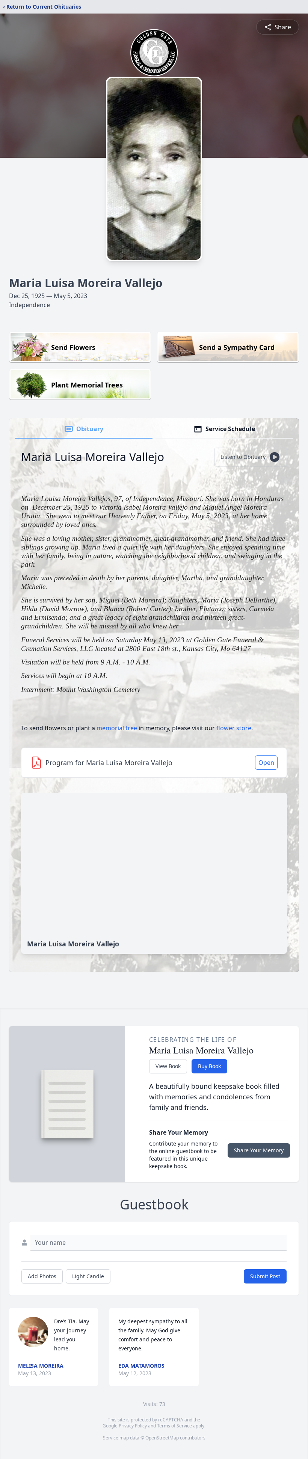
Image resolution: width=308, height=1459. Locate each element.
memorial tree (117, 728)
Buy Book (209, 1066)
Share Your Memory (259, 1150)
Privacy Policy (133, 1426)
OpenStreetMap (162, 1438)
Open (266, 762)
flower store (233, 728)
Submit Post (265, 1276)
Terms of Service (174, 1426)
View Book (168, 1066)
